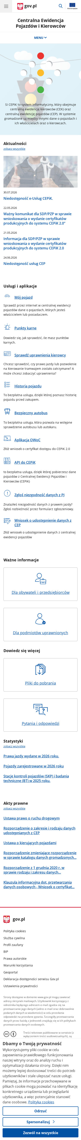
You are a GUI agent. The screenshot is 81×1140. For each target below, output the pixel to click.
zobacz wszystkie (14, 149)
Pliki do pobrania (40, 683)
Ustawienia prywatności (20, 986)
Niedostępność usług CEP (24, 263)
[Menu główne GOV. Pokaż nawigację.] (6, 6)
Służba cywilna (14, 938)
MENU (38, 38)
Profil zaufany (13, 945)
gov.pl (18, 919)
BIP (5, 951)
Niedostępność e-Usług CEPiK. (28, 198)
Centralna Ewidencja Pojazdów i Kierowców (40, 23)
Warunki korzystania (18, 965)
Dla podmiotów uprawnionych (40, 632)
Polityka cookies (14, 931)
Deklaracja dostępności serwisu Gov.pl (31, 979)
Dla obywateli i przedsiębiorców (41, 592)
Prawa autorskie (15, 958)
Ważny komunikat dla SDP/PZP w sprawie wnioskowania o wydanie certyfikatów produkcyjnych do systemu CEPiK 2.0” (37, 218)
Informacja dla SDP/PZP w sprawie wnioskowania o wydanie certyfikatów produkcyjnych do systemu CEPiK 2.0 (34, 243)
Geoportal (10, 972)
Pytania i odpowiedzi (40, 723)
